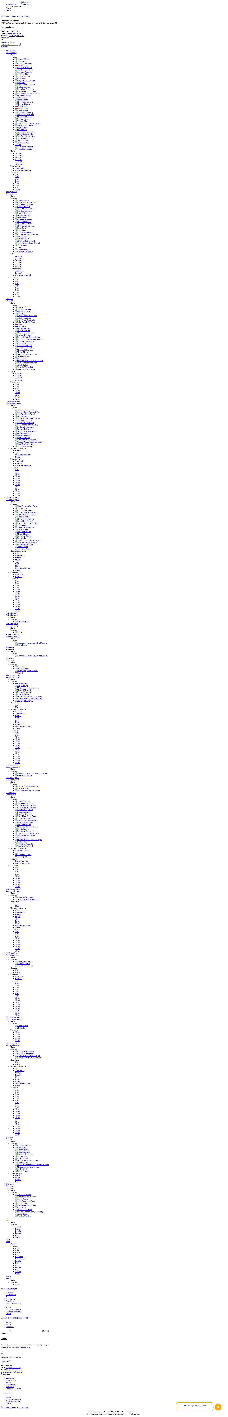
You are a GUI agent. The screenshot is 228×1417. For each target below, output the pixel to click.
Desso (24, 645)
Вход (3, 1289)
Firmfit (25, 100)
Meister (26, 352)
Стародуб (29, 446)
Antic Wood (31, 808)
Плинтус (9, 1137)
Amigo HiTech (34, 412)
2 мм (17, 279)
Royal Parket (32, 440)
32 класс (18, 153)
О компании (11, 4)
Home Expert (32, 234)
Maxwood (29, 350)
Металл (18, 1180)
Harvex (26, 788)
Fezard (25, 1158)
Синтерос (29, 549)
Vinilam (18, 145)
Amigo (25, 686)
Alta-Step (28, 68)
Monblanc (29, 117)
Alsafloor (27, 318)
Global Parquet (34, 418)
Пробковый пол (12, 953)
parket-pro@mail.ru (14, 1372)
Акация (18, 553)
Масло (17, 707)
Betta (23, 83)
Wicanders (29, 149)
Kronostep (29, 113)
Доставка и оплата (13, 6)
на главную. (26, 1347)
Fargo (23, 98)
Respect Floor (33, 125)
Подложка (10, 1186)
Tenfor (25, 547)
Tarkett (25, 138)
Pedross (26, 1171)
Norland (26, 119)
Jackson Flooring (36, 1212)
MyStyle (27, 356)
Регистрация (11, 1289)
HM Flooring (32, 425)
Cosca (24, 1156)
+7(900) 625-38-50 (13, 34)
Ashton (25, 1148)
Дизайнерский (21, 850)
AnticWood (30, 414)
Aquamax (28, 72)
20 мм (17, 495)
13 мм (17, 397)
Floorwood (22, 106)
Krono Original (35, 337)
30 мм (17, 1039)
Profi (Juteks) (32, 671)
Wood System (33, 506)
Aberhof (26, 59)
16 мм (17, 487)
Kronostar (29, 344)
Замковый (19, 168)
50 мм (17, 1041)
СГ (20, 632)
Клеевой (18, 273)
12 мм (17, 395)
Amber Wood (32, 512)
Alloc (23, 314)
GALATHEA (33, 523)
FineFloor (28, 224)
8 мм (17, 185)
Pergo (23, 237)
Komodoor (29, 1051)
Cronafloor (29, 89)
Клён (17, 564)
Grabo (24, 230)
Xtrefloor (27, 1195)
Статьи (8, 8)
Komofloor (29, 1054)
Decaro (25, 622)
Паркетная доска (12, 497)
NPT (17, 1265)
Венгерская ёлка (21, 861)
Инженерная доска (13, 401)
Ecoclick (27, 215)
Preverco (27, 435)
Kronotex (28, 346)
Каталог (4, 47)
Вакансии (10, 1301)
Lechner (18, 1263)
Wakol (17, 1237)
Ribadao (26, 438)
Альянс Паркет (35, 699)
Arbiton (26, 74)
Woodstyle (29, 846)
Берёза (17, 560)
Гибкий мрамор (12, 624)
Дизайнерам (11, 1299)
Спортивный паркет (14, 1017)
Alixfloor (27, 309)
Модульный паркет (13, 889)
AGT (23, 307)
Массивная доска (13, 675)
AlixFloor (28, 63)
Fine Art (26, 416)
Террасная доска (12, 778)
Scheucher (29, 545)
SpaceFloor (30, 132)
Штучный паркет (13, 1043)
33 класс (18, 155)
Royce (24, 128)
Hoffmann (29, 232)
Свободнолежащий (23, 170)
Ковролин (10, 647)
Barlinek (27, 517)
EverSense (29, 311)
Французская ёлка (22, 863)
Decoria (26, 213)
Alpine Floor (23, 66)
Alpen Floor (31, 1197)
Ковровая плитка (12, 634)
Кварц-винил (11, 192)
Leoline (26, 669)
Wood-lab (28, 775)
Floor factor (30, 226)
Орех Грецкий (21, 857)
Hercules (27, 335)
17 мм (17, 489)
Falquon (26, 331)
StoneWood (30, 136)
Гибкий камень (12, 613)
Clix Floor (22, 326)
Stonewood (30, 241)
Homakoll (19, 1257)
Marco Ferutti (32, 431)
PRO (23, 1028)
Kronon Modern (35, 339)
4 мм (17, 177)
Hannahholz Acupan (40, 773)
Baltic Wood (31, 515)
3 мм (17, 175)
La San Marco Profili (41, 1165)
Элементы (10, 1184)
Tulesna (26, 142)
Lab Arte (27, 429)
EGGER (27, 329)
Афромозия (19, 555)
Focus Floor (31, 521)
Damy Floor (31, 91)
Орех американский (23, 455)
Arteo (23, 78)
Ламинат (9, 299)
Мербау (18, 566)
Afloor (24, 61)
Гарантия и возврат (13, 1312)
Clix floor (28, 211)
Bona (17, 1255)
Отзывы (9, 10)
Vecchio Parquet (35, 442)
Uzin (17, 1235)
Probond (18, 1233)
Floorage (27, 104)
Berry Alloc (30, 80)
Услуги (8, 1307)
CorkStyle (29, 814)
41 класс (18, 160)
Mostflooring (32, 354)
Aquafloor (29, 70)
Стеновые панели (13, 765)
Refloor (26, 239)
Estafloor (27, 95)
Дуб (16, 453)
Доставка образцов (13, 1303)
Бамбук (18, 450)
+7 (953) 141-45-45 (16, 36)
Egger (24, 217)
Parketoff (27, 692)
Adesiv (18, 1227)
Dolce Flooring (34, 93)
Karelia (25, 110)
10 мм (17, 190)
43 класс (18, 164)
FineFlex (27, 222)
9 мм (17, 187)
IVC (22, 666)
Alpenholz (29, 803)
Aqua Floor (30, 1201)
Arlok (17, 1250)
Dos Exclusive (33, 786)
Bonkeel (26, 87)
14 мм (17, 399)
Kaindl (25, 1163)
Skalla (24, 130)
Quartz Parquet (34, 123)
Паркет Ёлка (11, 793)
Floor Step (29, 102)
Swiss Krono (32, 363)
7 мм (17, 183)
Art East (26, 76)
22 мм (17, 763)
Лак (16, 705)
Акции (8, 1297)
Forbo (24, 228)
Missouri (27, 690)
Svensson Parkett (36, 361)
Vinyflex (27, 1216)
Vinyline (27, 249)
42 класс (18, 162)
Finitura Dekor (34, 1160)
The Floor (29, 140)
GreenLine (29, 423)
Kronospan (29, 341)
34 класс (18, 157)
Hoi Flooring (23, 108)
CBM (20, 324)
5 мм (17, 179)
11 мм (17, 393)
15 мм (17, 485)
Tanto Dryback (34, 243)
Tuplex (25, 1214)
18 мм (17, 491)
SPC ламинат (11, 51)
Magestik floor (33, 688)
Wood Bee (29, 444)
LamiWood (30, 348)
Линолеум (10, 658)
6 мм (17, 181)
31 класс (18, 373)
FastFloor (28, 219)
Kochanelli (29, 427)
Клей (8, 1240)
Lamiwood (29, 115)
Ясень (17, 457)
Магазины (10, 1293)
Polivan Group (34, 790)
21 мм (17, 761)
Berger (17, 1229)
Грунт (8, 1218)
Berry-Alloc (31, 320)
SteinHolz (29, 134)
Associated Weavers (40, 643)
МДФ (17, 1178)
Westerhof (29, 147)
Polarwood (29, 536)
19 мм (17, 493)
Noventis (27, 121)
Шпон (17, 1182)
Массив (18, 1175)
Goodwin (28, 421)
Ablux (24, 508)
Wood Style (30, 369)
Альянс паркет (35, 1058)
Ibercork (26, 964)
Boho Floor (30, 85)
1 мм (17, 1090)
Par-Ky (25, 1169)
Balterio (26, 1150)
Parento (26, 433)
